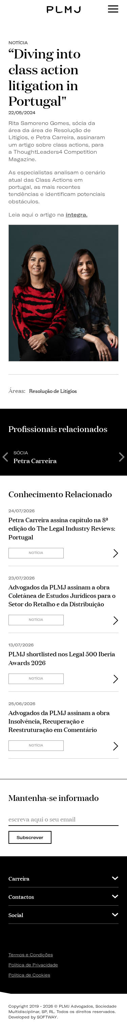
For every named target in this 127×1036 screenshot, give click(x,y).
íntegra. (76, 214)
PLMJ (63, 4)
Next (122, 456)
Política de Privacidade (33, 964)
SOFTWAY (47, 1017)
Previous (5, 456)
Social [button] (15, 914)
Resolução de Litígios (53, 390)
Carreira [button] (18, 878)
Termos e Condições (30, 954)
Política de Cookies (29, 975)
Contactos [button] (21, 896)
